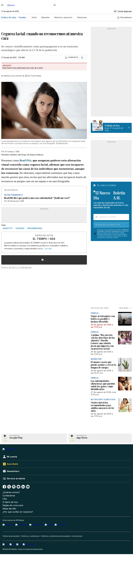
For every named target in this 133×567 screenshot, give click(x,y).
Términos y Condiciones (112, 231)
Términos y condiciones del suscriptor (55, 536)
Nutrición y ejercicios (63, 17)
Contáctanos (9, 495)
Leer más (48, 248)
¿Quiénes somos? (11, 492)
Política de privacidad (11, 536)
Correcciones (77, 536)
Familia (22, 17)
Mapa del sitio (9, 508)
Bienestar (45, 17)
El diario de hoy (10, 502)
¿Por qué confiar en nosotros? (18, 512)
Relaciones (82, 17)
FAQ (5, 499)
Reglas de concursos (13, 505)
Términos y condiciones (30, 536)
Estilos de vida (8, 17)
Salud (34, 17)
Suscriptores (126, 17)
